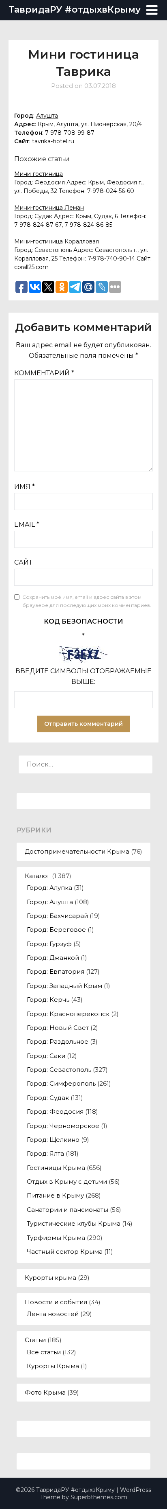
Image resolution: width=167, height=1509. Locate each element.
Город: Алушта (50, 902)
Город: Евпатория (55, 971)
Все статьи (44, 1352)
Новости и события (56, 1302)
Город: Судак (48, 1098)
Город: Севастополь (59, 1069)
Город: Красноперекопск (68, 1014)
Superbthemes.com (99, 1497)
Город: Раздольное (57, 1041)
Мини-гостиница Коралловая (56, 241)
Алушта (47, 115)
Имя (24, 487)
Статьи (35, 1340)
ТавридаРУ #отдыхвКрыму (75, 9)
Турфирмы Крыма (56, 1238)
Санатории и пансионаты (67, 1209)
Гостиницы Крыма (56, 1168)
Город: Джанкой (53, 957)
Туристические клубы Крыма (73, 1223)
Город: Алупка (49, 887)
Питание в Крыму (55, 1195)
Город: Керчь (48, 999)
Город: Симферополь (61, 1083)
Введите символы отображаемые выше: (83, 676)
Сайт (23, 562)
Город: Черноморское (63, 1126)
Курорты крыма (50, 1277)
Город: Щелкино (53, 1139)
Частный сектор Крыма (65, 1251)
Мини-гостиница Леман (49, 207)
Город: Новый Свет (58, 1028)
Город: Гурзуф (49, 944)
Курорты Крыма (53, 1366)
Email (26, 524)
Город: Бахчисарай (57, 916)
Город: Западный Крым (64, 986)
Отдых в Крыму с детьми (67, 1181)
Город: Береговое (56, 929)
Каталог (37, 876)
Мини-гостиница (38, 173)
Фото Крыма (45, 1392)
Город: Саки (46, 1056)
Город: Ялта (45, 1153)
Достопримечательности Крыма (77, 851)
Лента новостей (53, 1314)
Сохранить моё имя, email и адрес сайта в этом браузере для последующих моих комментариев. (86, 601)
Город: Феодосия (55, 1111)
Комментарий (44, 373)
